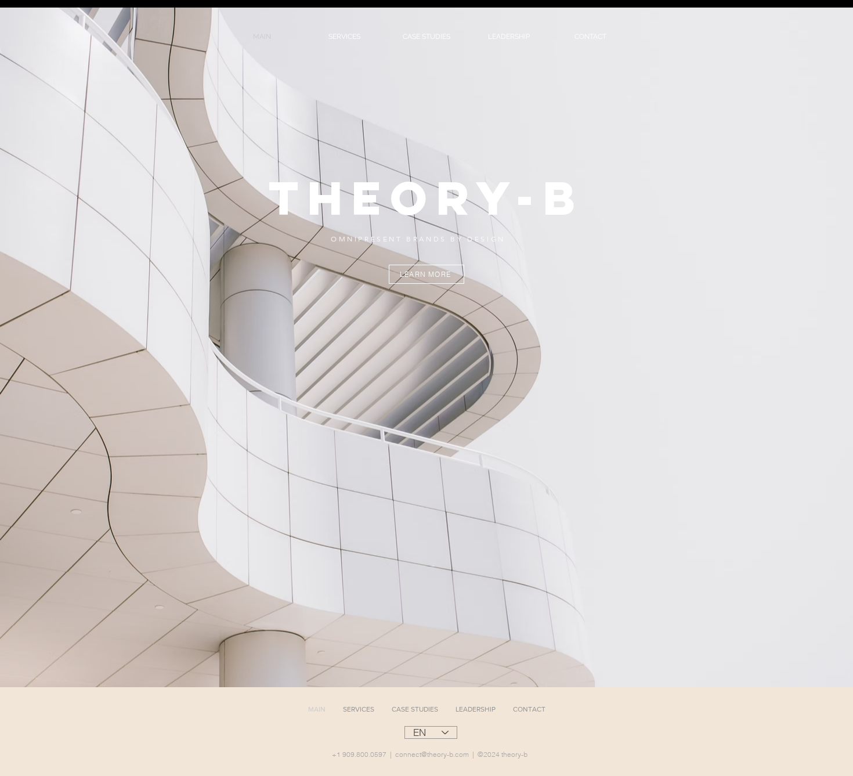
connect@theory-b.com (432, 754)
